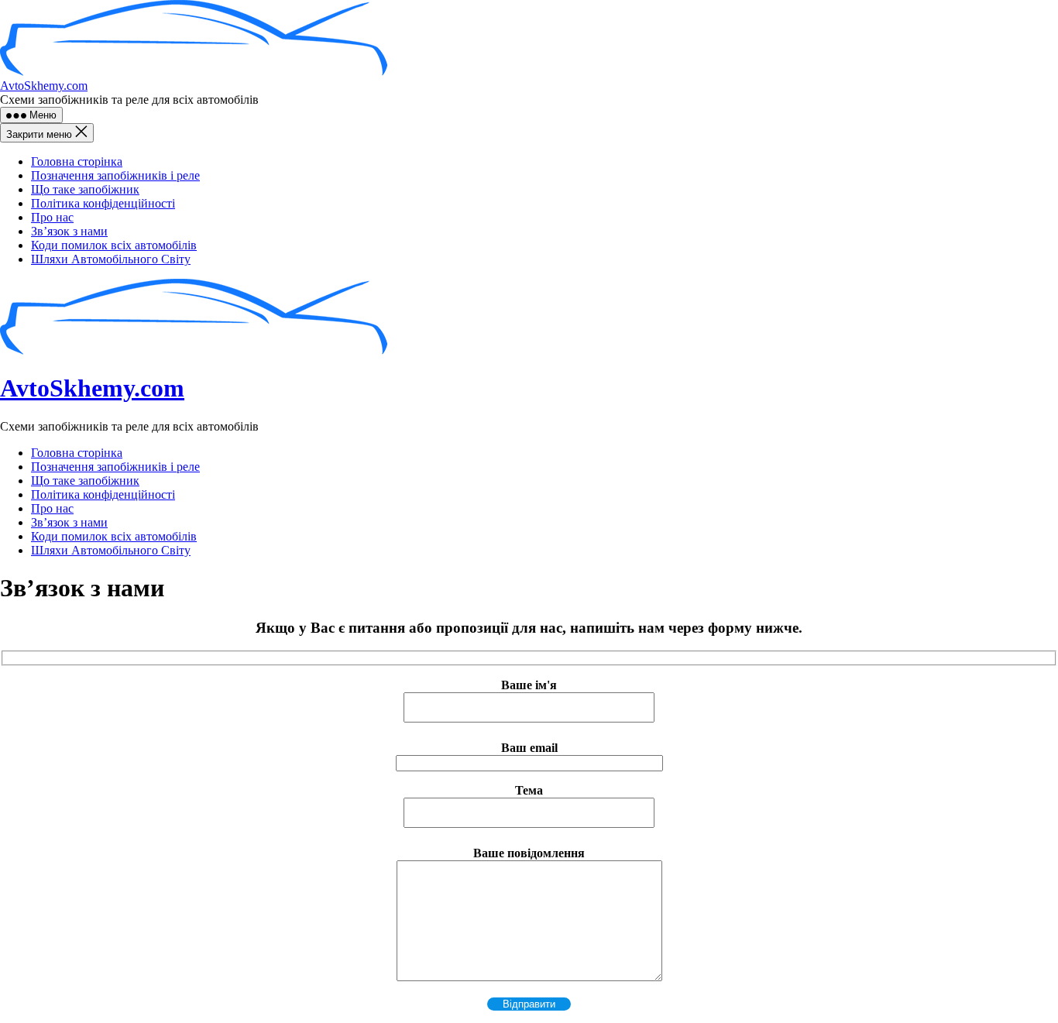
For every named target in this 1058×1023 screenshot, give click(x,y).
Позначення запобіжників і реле (115, 175)
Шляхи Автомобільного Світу (111, 259)
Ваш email (529, 747)
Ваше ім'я (529, 685)
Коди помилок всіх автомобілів (114, 245)
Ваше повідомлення (529, 853)
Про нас (52, 217)
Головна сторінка (76, 161)
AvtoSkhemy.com (44, 85)
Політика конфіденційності (103, 203)
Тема (529, 790)
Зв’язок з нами (69, 231)
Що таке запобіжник (85, 189)
